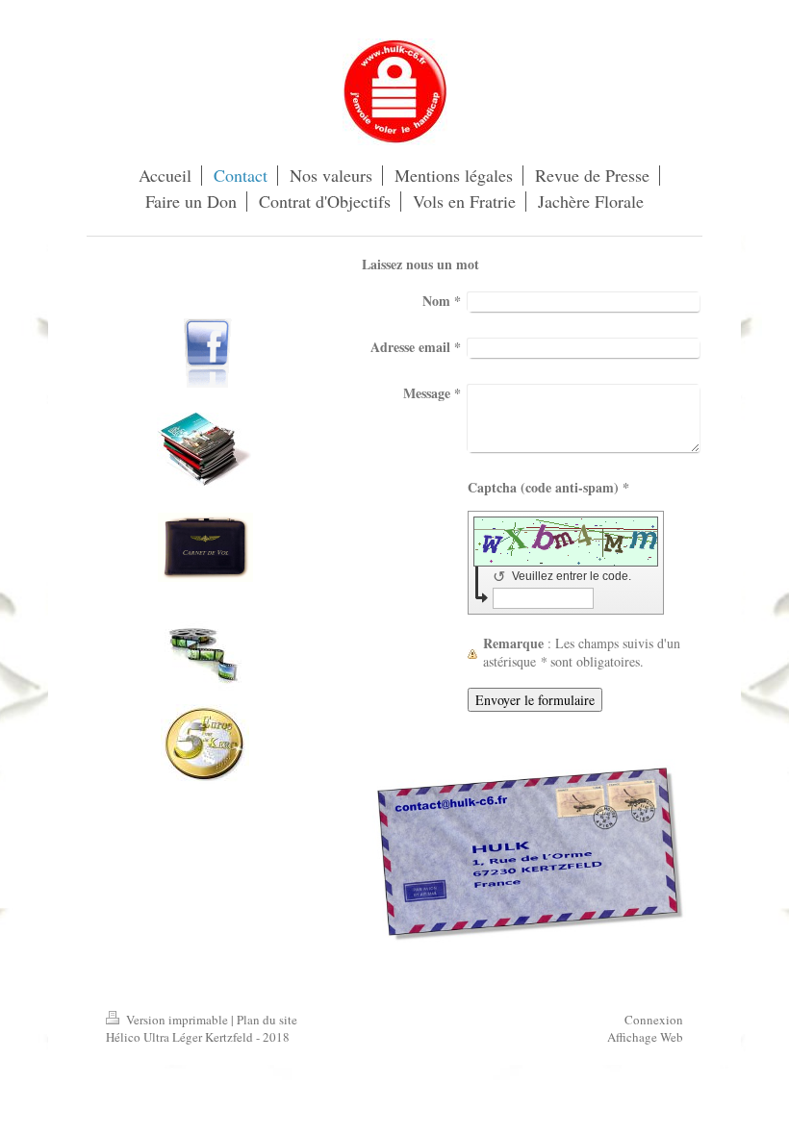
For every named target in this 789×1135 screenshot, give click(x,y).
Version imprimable (177, 1019)
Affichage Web (645, 1037)
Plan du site (267, 1019)
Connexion (653, 1019)
